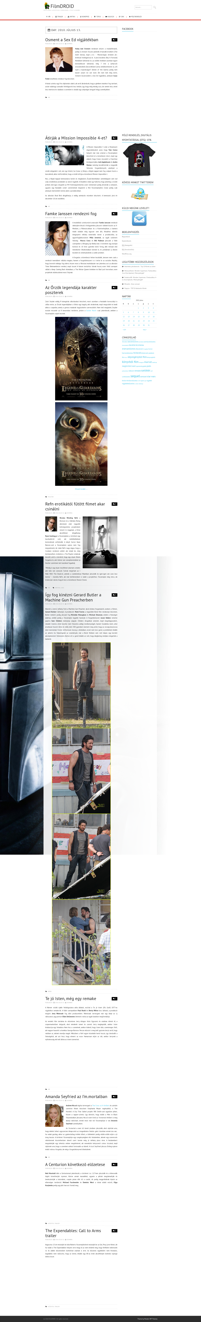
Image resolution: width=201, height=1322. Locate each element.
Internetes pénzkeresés (131, 267)
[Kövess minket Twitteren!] (139, 193)
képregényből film (137, 357)
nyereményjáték (141, 366)
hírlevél (137, 352)
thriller (124, 381)
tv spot (141, 381)
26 (124, 325)
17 (149, 317)
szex (62, 588)
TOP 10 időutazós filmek (138, 288)
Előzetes (51, 1223)
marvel (148, 362)
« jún (124, 330)
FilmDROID (62, 6)
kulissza (110, 17)
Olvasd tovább (81, 489)
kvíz (126, 357)
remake (137, 370)
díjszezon (139, 349)
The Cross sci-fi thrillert (100, 1105)
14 (134, 317)
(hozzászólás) (128, 250)
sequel (135, 376)
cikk (122, 17)
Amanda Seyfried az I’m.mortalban (76, 1096)
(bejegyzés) (127, 245)
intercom (144, 353)
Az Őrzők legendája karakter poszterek (71, 290)
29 (139, 325)
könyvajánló (151, 357)
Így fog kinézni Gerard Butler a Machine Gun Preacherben (73, 597)
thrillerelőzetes (132, 380)
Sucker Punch (91, 310)
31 (149, 325)
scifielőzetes (126, 377)
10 (149, 312)
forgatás (145, 349)
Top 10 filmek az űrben (148, 267)
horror (150, 349)
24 (149, 321)
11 (153, 312)
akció (126, 342)
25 (153, 321)
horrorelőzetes (127, 353)
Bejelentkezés (126, 241)
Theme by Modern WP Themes (147, 1319)
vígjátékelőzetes (128, 383)
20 (129, 321)
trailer (60, 17)
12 (124, 317)
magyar (141, 362)
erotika (57, 588)
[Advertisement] (81, 118)
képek (50, 991)
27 (129, 325)
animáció (141, 342)
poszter (51, 497)
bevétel (132, 345)
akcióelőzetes (133, 341)
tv (138, 381)
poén (149, 366)
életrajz (141, 384)
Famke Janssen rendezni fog (71, 213)
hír (49, 17)
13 (129, 317)
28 (134, 325)
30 (144, 325)
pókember (125, 371)
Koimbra (69, 43)
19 (124, 321)
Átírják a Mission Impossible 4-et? (76, 138)
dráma (141, 345)
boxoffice (85, 17)
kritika (72, 17)
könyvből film (130, 362)
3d (123, 342)
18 (153, 317)
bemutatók (125, 345)
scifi (152, 371)
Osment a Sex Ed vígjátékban (71, 39)
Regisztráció (126, 237)
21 (134, 321)
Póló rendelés (136, 17)
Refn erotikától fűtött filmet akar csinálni (75, 506)
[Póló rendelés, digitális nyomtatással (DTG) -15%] (139, 159)
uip (145, 381)
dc (137, 345)
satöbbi (145, 370)
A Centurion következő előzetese (75, 1164)
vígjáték (149, 381)
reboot (131, 371)
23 (144, 321)
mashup (154, 362)
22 (139, 321)
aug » (144, 330)
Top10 (98, 17)
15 (139, 317)
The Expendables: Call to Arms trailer (73, 1233)
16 (144, 317)
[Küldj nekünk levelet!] (139, 218)
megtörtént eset (129, 366)
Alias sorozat (135, 284)
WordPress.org (126, 254)
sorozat (143, 376)
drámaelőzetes (128, 348)
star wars (151, 376)
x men (137, 384)
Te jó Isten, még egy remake (70, 998)
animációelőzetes (150, 342)
